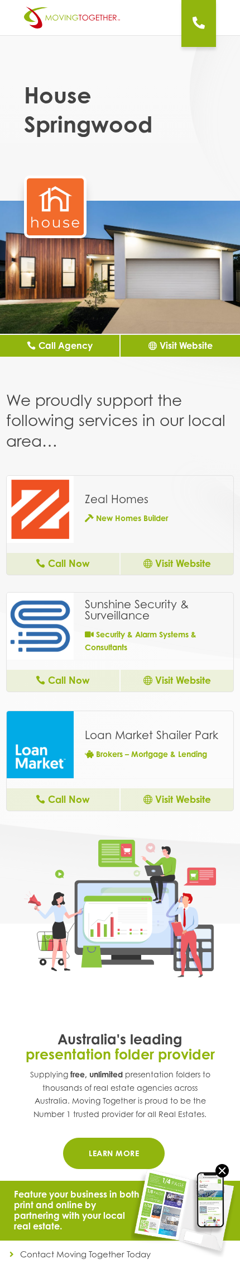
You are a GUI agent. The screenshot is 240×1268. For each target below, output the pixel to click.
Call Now (69, 563)
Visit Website (186, 345)
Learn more (114, 1153)
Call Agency (66, 345)
